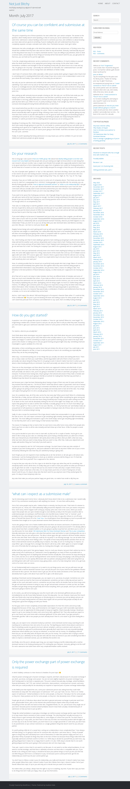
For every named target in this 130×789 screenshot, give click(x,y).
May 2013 (96, 304)
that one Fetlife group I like (42, 159)
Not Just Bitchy (19, 4)
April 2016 (96, 230)
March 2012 (97, 332)
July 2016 (96, 223)
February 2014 (98, 285)
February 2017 (98, 208)
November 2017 (98, 189)
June (94, 74)
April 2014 (96, 281)
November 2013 (98, 291)
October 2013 (97, 294)
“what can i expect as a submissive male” (41, 493)
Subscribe (97, 37)
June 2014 (96, 277)
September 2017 (98, 193)
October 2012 (97, 319)
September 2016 (98, 219)
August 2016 (97, 221)
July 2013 (96, 300)
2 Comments (83, 144)
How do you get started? (29, 315)
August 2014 (97, 272)
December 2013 (98, 289)
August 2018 (97, 185)
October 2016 (97, 217)
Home (100, 3)
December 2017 (98, 187)
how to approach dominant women (45, 184)
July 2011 (96, 347)
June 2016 (96, 225)
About (107, 3)
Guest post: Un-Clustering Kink (103, 166)
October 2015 (97, 242)
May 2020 (96, 183)
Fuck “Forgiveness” (107, 65)
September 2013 (98, 296)
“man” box (40, 518)
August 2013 (97, 298)
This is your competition (77, 531)
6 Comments (83, 305)
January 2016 (97, 236)
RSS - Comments (98, 53)
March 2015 (97, 257)
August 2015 (97, 247)
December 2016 (98, 212)
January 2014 (97, 287)
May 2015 (96, 253)
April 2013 (96, 306)
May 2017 (96, 202)
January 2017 (97, 210)
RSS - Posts (97, 51)
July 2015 (96, 249)
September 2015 (98, 245)
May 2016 (96, 227)
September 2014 (98, 270)
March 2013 (97, 309)
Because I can (97, 162)
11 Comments (82, 652)
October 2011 (97, 341)
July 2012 (96, 326)
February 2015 (98, 259)
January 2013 (97, 313)
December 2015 (98, 238)
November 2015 (98, 240)
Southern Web (50, 785)
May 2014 (96, 279)
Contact (116, 3)
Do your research (24, 153)
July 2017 (96, 198)
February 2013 (98, 311)
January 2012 (97, 336)
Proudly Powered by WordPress (19, 785)
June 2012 (96, 328)
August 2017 (97, 195)
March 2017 (97, 206)
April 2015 (96, 255)
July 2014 (96, 274)
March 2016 (97, 232)
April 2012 (96, 330)
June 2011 (96, 349)
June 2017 (96, 200)
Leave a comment (81, 484)
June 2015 (96, 251)
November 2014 (98, 266)
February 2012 (98, 334)
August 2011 (97, 345)
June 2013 (96, 302)
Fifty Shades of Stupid (100, 128)
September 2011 (98, 343)
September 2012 (98, 321)
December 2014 (98, 264)
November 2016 (98, 215)
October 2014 (97, 268)
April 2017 (96, 204)
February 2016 (98, 234)
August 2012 (97, 324)
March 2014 (97, 283)
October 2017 (97, 191)
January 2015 (97, 262)
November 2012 (98, 317)
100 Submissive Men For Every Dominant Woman (49, 531)
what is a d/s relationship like (69, 184)
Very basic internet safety (101, 126)
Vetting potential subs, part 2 (102, 170)
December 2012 (98, 315)
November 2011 (98, 338)
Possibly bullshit (98, 159)
